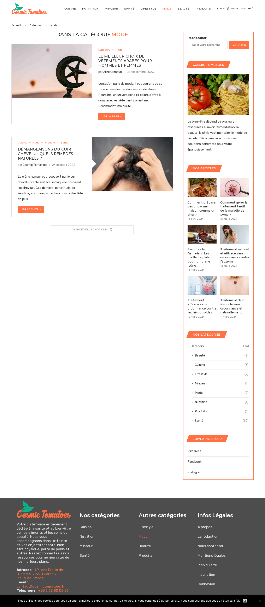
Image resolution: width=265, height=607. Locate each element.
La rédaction (208, 536)
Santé (129, 8)
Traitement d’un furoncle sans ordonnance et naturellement (232, 306)
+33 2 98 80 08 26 (53, 590)
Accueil (16, 25)
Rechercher (197, 38)
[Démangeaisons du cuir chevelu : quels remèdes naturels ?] (132, 163)
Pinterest (194, 451)
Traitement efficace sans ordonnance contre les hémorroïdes (202, 306)
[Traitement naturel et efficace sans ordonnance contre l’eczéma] (234, 234)
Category (36, 25)
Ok (245, 600)
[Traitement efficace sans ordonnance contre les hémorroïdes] (202, 285)
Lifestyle (148, 8)
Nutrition (90, 8)
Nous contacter (210, 546)
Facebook (194, 462)
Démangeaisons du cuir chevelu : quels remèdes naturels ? (45, 154)
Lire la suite (110, 116)
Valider (239, 45)
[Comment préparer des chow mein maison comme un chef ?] (202, 187)
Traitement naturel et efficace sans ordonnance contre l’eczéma (234, 255)
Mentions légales (212, 555)
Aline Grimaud (112, 72)
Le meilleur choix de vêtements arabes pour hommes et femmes (125, 61)
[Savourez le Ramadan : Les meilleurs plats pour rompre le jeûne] (202, 234)
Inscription (206, 574)
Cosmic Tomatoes (35, 165)
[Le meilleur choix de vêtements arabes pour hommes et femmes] (52, 71)
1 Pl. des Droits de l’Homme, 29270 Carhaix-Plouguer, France (40, 574)
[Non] (260, 601)
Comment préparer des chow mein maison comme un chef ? (202, 209)
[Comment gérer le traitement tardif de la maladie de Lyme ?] (234, 187)
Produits (203, 8)
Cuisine (70, 8)
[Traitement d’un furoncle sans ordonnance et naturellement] (234, 285)
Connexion (206, 584)
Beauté (183, 8)
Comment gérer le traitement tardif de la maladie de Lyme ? (234, 209)
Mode (166, 8)
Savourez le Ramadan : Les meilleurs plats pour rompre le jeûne (199, 257)
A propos (205, 527)
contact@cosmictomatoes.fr (235, 8)
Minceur (111, 8)
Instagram (195, 472)
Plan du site (207, 565)
